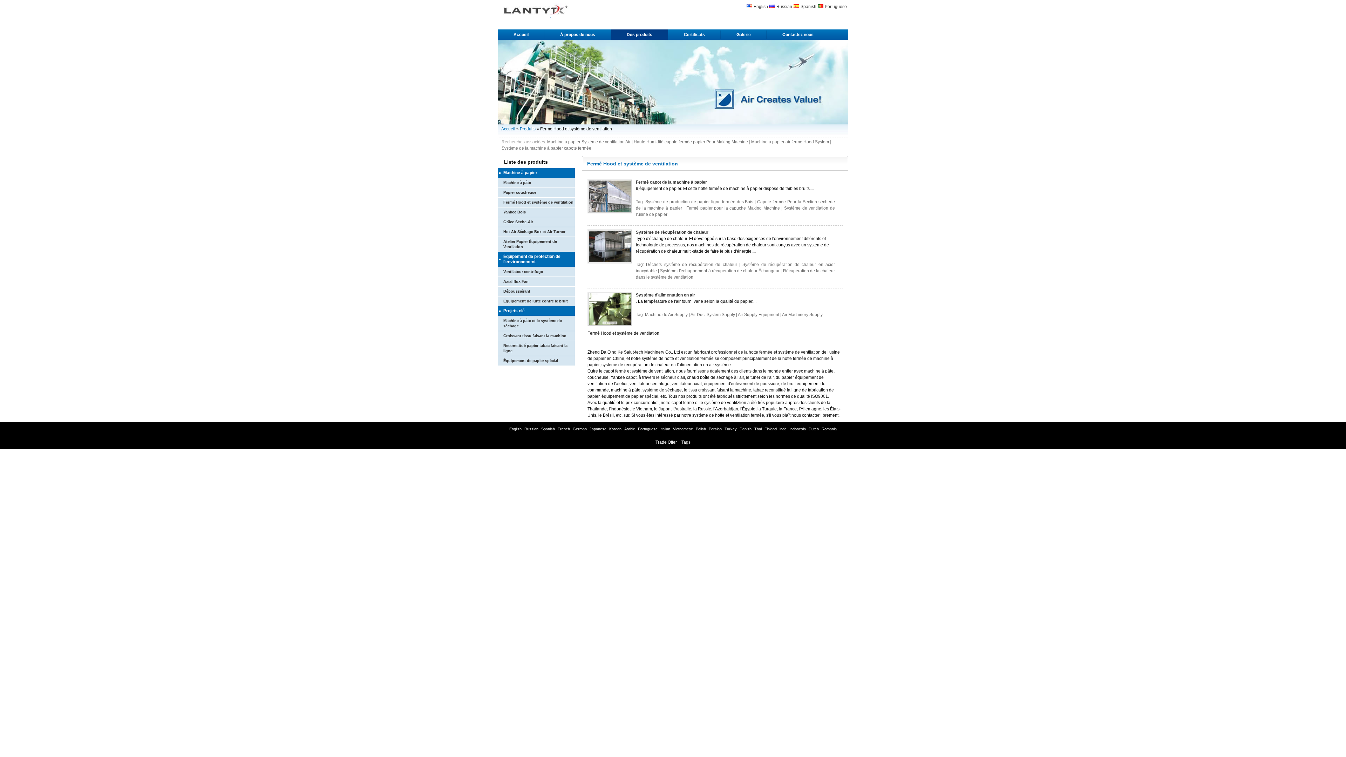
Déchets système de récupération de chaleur (691, 264)
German (580, 429)
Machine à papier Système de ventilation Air (589, 141)
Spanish (808, 6)
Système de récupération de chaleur (672, 232)
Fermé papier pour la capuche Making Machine (733, 208)
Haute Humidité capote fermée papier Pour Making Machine (691, 141)
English (761, 6)
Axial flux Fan (516, 281)
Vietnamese (683, 429)
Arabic (629, 429)
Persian (715, 429)
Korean (615, 429)
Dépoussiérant (516, 291)
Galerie (743, 34)
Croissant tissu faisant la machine (534, 336)
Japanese (598, 429)
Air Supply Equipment (758, 314)
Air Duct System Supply (713, 314)
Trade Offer (666, 442)
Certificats (694, 34)
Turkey (731, 429)
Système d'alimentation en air (665, 295)
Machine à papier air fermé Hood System (790, 141)
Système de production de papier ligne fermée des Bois (699, 201)
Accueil (521, 34)
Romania (829, 429)
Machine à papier (520, 172)
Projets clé (514, 310)
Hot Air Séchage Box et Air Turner (534, 232)
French (564, 429)
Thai (758, 429)
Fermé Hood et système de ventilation (538, 202)
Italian (665, 429)
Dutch (814, 429)
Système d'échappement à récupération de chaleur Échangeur (720, 270)
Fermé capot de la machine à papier (671, 182)
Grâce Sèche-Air (518, 222)
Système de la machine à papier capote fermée (546, 148)
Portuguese (836, 6)
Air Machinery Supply (802, 314)
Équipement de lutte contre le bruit (535, 301)
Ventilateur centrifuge (523, 272)
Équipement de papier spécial (530, 361)
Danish (746, 429)
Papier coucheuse (519, 192)
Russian (784, 6)
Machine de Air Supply (666, 314)
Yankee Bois (514, 212)
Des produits (639, 34)
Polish (701, 429)
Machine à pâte (517, 182)
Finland (770, 429)
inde (783, 429)
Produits (528, 129)
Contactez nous (798, 34)
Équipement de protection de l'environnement (531, 259)
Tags (686, 442)
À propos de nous (577, 34)
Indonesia (797, 429)
